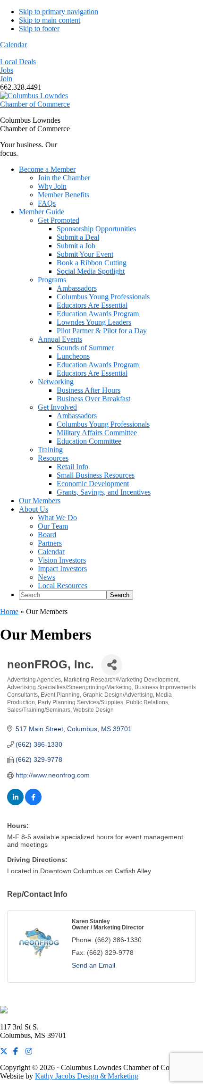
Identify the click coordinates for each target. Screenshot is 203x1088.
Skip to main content (49, 20)
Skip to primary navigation (58, 12)
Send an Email (93, 965)
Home (9, 611)
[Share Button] (111, 664)
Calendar (13, 45)
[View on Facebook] (33, 803)
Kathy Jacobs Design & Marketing (86, 1076)
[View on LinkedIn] (15, 803)
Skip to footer (39, 29)
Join (6, 79)
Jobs (6, 70)
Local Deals (18, 62)
